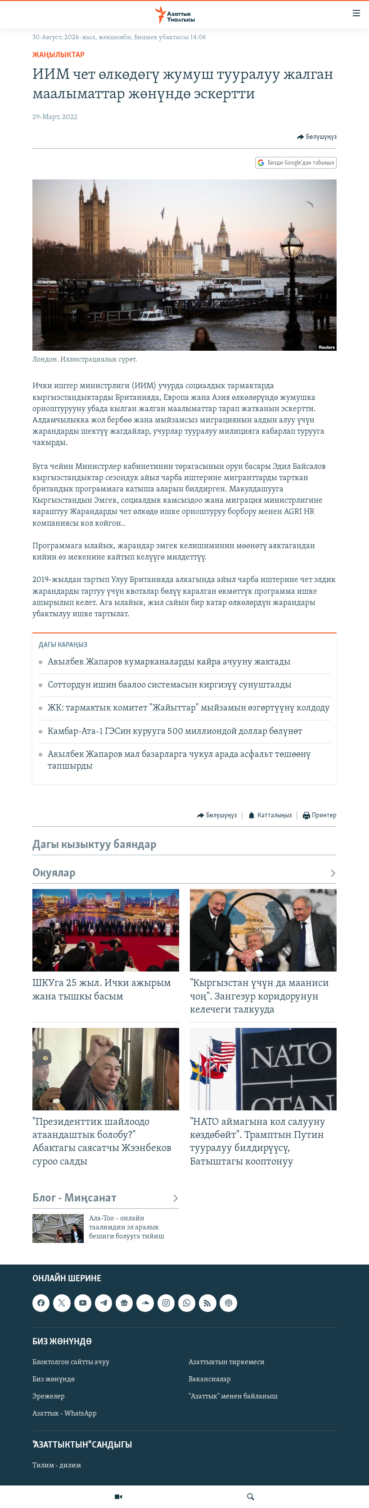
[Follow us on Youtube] (82, 1302)
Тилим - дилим (56, 1465)
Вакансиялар (210, 1379)
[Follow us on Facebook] (41, 1302)
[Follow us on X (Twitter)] (61, 1302)
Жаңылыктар (58, 55)
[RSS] (207, 1302)
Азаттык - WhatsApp (64, 1413)
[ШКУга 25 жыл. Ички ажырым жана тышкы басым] (105, 930)
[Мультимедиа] (118, 1496)
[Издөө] (250, 1496)
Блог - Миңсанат (74, 1198)
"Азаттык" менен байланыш (233, 1396)
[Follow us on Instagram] (166, 1302)
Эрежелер (48, 1396)
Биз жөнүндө (53, 1379)
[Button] (317, 137)
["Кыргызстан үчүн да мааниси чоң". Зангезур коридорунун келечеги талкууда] (263, 930)
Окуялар (54, 873)
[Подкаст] (228, 1302)
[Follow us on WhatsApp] (186, 1302)
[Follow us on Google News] (124, 1302)
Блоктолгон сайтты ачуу (70, 1362)
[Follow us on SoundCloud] (144, 1302)
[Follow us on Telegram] (103, 1302)
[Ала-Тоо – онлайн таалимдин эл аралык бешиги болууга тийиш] (58, 1228)
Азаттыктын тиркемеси (227, 1362)
